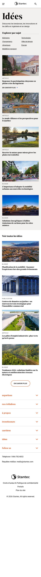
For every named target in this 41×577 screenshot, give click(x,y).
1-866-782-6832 (17, 457)
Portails (20, 487)
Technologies (26, 38)
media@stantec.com (25, 462)
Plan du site (20, 490)
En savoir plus (20, 383)
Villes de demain (27, 41)
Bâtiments (6, 38)
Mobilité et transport (9, 49)
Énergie (24, 45)
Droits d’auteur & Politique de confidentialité (20, 483)
